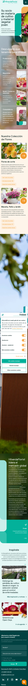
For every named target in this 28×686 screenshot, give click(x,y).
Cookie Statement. (17, 328)
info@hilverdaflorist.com (7, 674)
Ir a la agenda (20, 624)
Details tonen (19, 356)
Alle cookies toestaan (14, 361)
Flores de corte (7, 658)
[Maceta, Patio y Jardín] (14, 196)
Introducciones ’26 (7, 181)
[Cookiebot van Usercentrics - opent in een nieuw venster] (19, 315)
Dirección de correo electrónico (12, 653)
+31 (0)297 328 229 (6, 672)
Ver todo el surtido (7, 177)
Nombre (5, 647)
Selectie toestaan (14, 365)
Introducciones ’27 (7, 224)
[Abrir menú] (25, 2)
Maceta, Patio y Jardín (9, 660)
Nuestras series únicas (8, 184)
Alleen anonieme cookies (14, 370)
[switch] (24, 340)
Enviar (13, 664)
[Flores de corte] (14, 151)
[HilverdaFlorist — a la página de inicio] (10, 2)
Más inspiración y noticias (16, 597)
